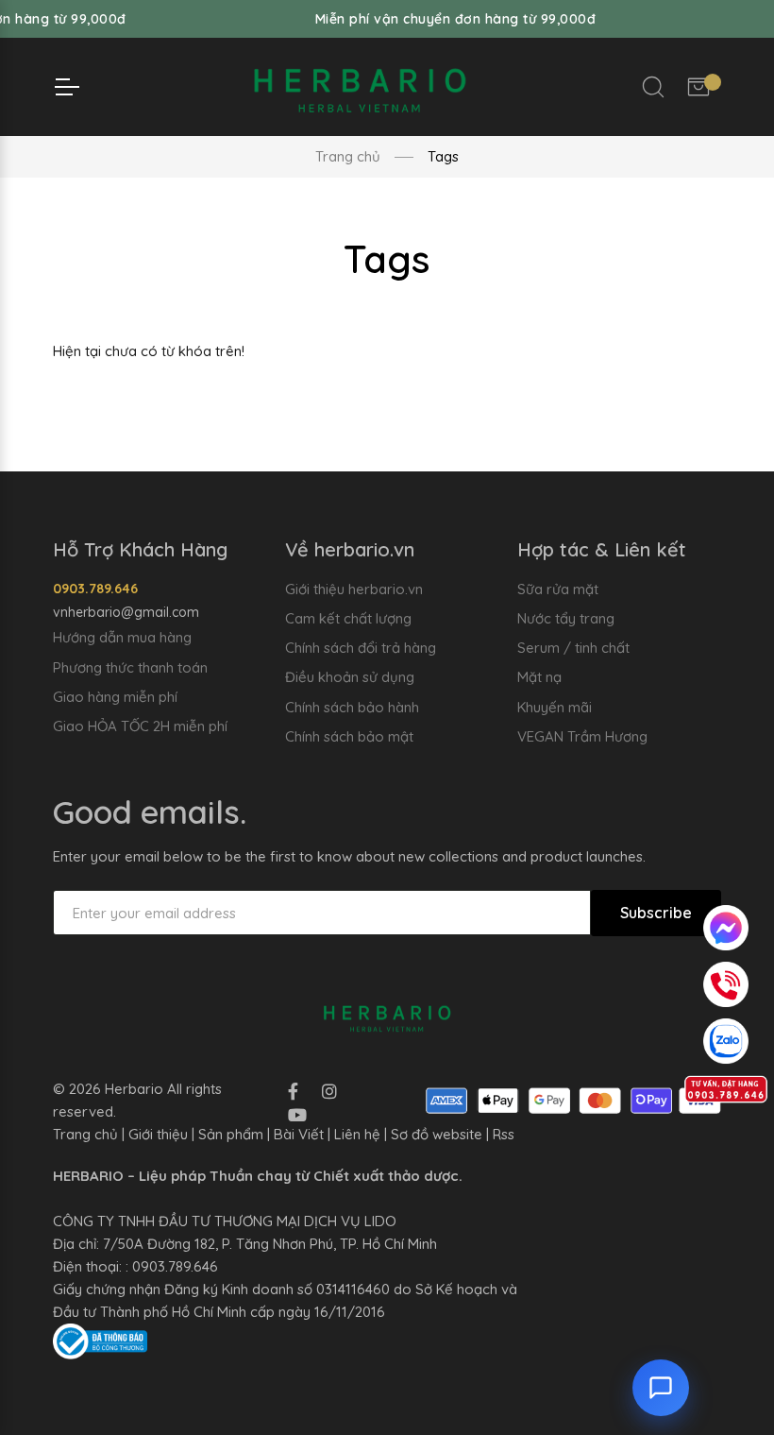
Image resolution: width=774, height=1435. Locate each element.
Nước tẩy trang (565, 618)
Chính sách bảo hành (352, 707)
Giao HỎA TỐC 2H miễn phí (140, 726)
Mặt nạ (539, 677)
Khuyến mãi (554, 707)
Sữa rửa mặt (557, 589)
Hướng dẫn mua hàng (122, 637)
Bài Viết (299, 1134)
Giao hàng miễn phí (115, 697)
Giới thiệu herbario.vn (354, 589)
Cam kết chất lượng (348, 618)
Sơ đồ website (436, 1134)
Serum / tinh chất (573, 648)
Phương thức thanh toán (130, 667)
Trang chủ (347, 156)
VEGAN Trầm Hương (582, 736)
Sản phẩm (230, 1134)
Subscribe (656, 912)
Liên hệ (357, 1134)
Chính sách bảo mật (349, 736)
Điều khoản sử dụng (349, 677)
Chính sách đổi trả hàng (360, 648)
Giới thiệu (158, 1134)
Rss (503, 1134)
